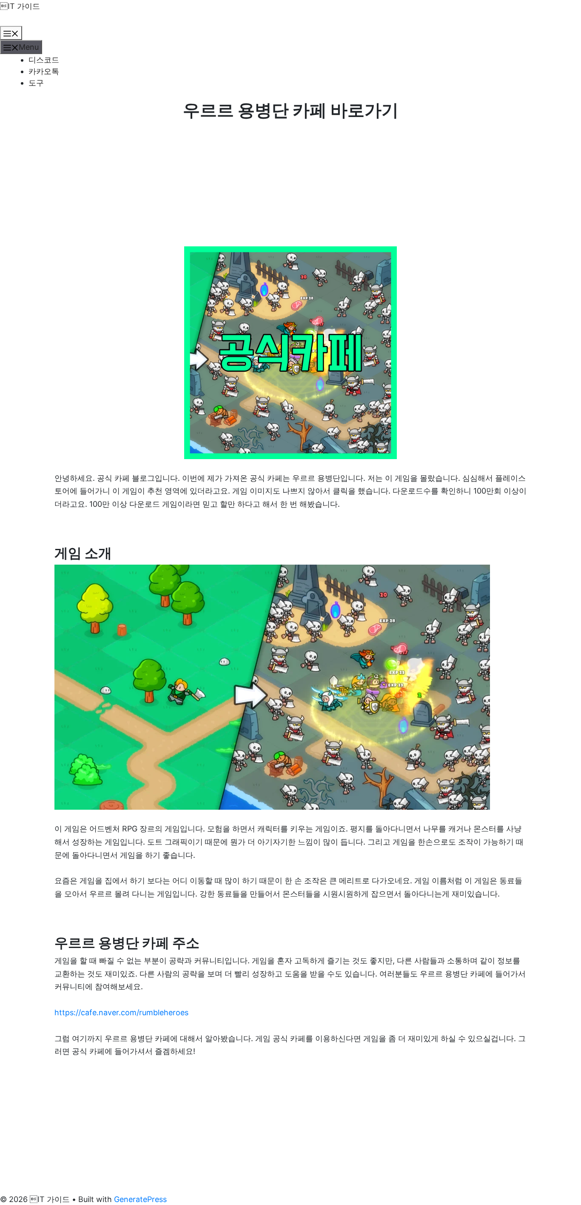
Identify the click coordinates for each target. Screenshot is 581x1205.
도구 (36, 82)
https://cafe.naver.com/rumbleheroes (121, 1012)
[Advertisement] (290, 183)
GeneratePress (140, 1199)
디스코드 (43, 59)
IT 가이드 (20, 6)
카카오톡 (43, 71)
